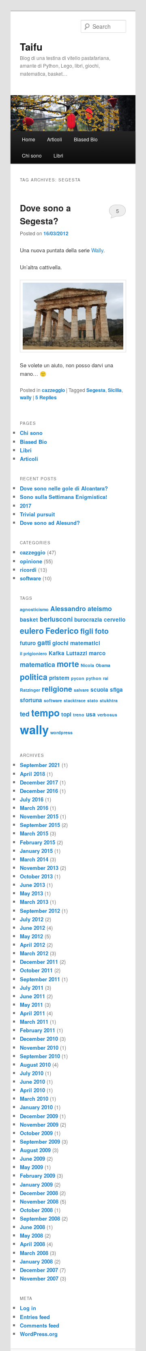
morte (68, 663)
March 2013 (34, 902)
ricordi (28, 569)
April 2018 (32, 774)
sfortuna (31, 700)
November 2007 (39, 1278)
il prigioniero (33, 653)
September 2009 (40, 1141)
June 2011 (32, 996)
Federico (62, 630)
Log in (28, 1308)
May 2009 (31, 1167)
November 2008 (39, 1201)
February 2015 (37, 842)
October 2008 (36, 1210)
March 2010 (34, 1098)
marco (97, 653)
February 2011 (37, 1030)
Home (28, 139)
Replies (46, 397)
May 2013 (31, 893)
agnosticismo (34, 609)
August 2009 (35, 1150)
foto (102, 631)
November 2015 (39, 816)
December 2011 (39, 961)
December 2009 (39, 1116)
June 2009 (32, 1158)
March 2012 (34, 953)
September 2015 (40, 825)
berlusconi (56, 619)
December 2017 (39, 782)
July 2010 (31, 1073)
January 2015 (36, 850)
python (93, 678)
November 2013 (39, 868)
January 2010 (36, 1107)
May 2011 (31, 1004)
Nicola (87, 665)
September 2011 (40, 979)
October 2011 (36, 970)
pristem (59, 678)
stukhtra (109, 700)
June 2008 (32, 1227)
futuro (28, 643)
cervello (114, 619)
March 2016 (34, 808)
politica (33, 676)
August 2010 (35, 1064)
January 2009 (36, 1184)
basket (29, 619)
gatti (44, 642)
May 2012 (31, 936)
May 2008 (31, 1235)
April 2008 (32, 1244)
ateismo (100, 608)
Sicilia (115, 390)
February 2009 (37, 1175)
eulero (32, 630)
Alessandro (68, 608)
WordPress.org (39, 1334)
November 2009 (39, 1124)
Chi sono (32, 155)
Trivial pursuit (37, 514)
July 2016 (31, 799)
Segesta (95, 390)
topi (66, 714)
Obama (103, 665)
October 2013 (36, 876)
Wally (97, 250)
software (30, 578)
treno (78, 715)
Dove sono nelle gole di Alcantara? (64, 488)
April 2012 (32, 944)
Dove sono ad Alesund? (50, 522)
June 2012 (32, 927)
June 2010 (32, 1081)
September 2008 (40, 1218)
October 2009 (36, 1133)
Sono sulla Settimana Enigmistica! (63, 497)
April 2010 (32, 1090)
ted (25, 713)
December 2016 (39, 791)
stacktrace (75, 700)
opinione (31, 561)
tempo (45, 712)
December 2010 (39, 1038)
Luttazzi (76, 653)
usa (91, 714)
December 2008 (39, 1193)
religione (57, 689)
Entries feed (35, 1317)
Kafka (56, 653)
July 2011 (31, 987)
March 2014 (34, 859)
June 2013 (32, 885)
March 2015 (34, 833)
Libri (58, 155)
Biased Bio (86, 139)
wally (26, 397)
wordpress (61, 732)
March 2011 (34, 1021)
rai (105, 678)
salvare (81, 690)
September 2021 (40, 765)
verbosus (107, 715)
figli (86, 631)
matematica (37, 664)
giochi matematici (76, 643)
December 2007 (39, 1270)
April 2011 (32, 1013)
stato (92, 700)
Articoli (54, 139)
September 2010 (40, 1056)
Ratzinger (30, 690)
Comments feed (39, 1325)
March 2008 (34, 1253)
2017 (25, 505)
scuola (99, 689)
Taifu (31, 46)
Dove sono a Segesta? (45, 214)
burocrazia (88, 619)
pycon (77, 678)
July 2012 (31, 919)
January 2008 (36, 1261)
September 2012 (40, 910)
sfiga (116, 689)
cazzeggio (53, 390)
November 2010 (39, 1047)
